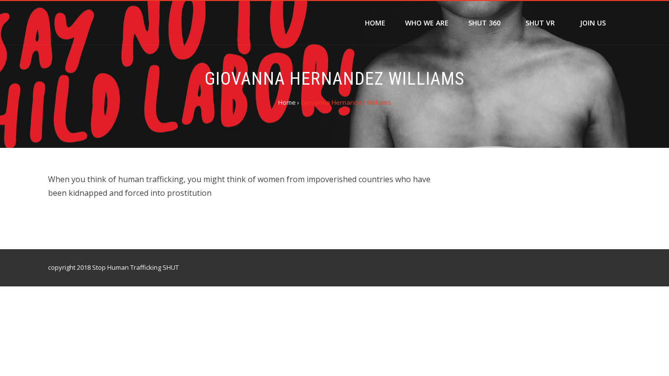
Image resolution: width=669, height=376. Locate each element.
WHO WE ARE (427, 22)
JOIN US (593, 22)
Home (375, 22)
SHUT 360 (484, 22)
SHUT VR (540, 22)
